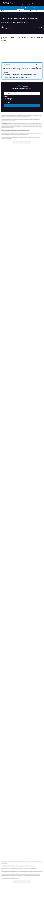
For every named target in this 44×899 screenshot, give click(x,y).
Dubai (4, 16)
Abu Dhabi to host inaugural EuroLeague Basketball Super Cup (13, 10)
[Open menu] (42, 3)
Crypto (4, 7)
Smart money (27, 7)
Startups (34, 7)
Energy (15, 7)
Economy (9, 7)
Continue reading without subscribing (22, 109)
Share (32, 27)
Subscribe (22, 106)
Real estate (21, 7)
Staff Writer (6, 27)
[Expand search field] (39, 3)
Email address (6, 91)
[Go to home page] (8, 3)
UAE (6, 16)
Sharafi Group (5, 123)
